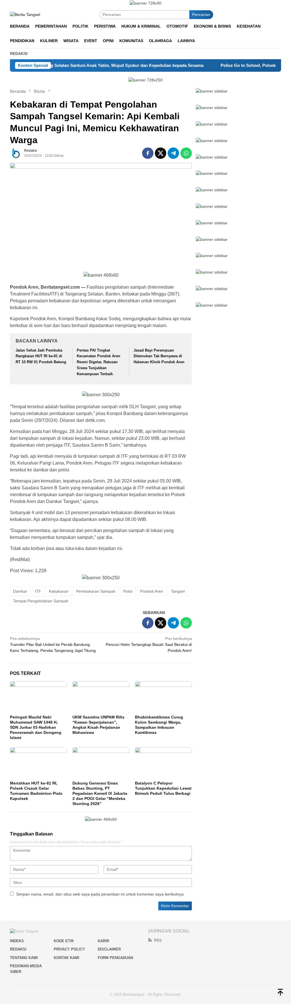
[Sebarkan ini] (147, 153)
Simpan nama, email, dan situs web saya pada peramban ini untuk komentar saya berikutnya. (100, 894)
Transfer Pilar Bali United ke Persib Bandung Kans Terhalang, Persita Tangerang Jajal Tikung (53, 644)
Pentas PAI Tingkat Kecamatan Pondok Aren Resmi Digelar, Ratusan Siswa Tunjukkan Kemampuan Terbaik (98, 362)
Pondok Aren (151, 591)
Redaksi (18, 949)
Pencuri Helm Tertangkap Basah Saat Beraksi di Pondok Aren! (149, 644)
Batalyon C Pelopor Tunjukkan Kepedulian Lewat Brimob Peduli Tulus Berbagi (163, 788)
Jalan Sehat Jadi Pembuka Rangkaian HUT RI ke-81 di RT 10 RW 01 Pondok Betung (41, 356)
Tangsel (178, 591)
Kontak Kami (66, 958)
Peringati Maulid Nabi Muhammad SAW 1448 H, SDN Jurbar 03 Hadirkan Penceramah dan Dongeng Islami (35, 727)
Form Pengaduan (115, 958)
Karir (103, 941)
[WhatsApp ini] (186, 153)
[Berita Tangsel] (25, 14)
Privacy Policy (69, 949)
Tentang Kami (24, 958)
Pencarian (201, 14)
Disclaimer (109, 949)
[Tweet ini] (160, 153)
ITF (38, 591)
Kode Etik (64, 941)
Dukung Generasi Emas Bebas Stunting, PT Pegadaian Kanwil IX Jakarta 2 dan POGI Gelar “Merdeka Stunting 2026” (99, 793)
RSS (158, 940)
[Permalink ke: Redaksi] (15, 153)
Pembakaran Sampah (95, 591)
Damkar (20, 591)
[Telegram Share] (173, 153)
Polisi (127, 591)
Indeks (17, 941)
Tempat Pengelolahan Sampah (40, 601)
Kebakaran (58, 591)
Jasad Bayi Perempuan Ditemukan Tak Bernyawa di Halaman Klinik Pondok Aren (159, 356)
